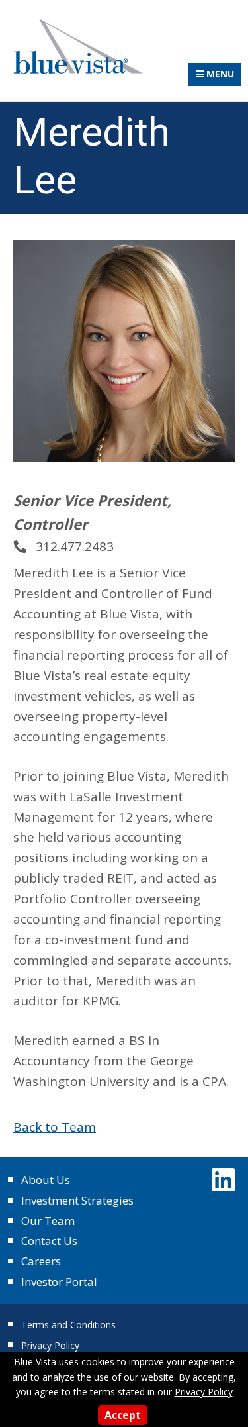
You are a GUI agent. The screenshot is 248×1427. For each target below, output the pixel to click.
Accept (122, 1415)
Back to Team (54, 1127)
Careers (41, 1261)
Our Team (48, 1220)
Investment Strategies (77, 1200)
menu (219, 74)
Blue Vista (79, 45)
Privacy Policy (50, 1345)
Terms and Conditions (68, 1324)
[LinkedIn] (223, 1179)
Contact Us (49, 1240)
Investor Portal (59, 1281)
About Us (45, 1179)
